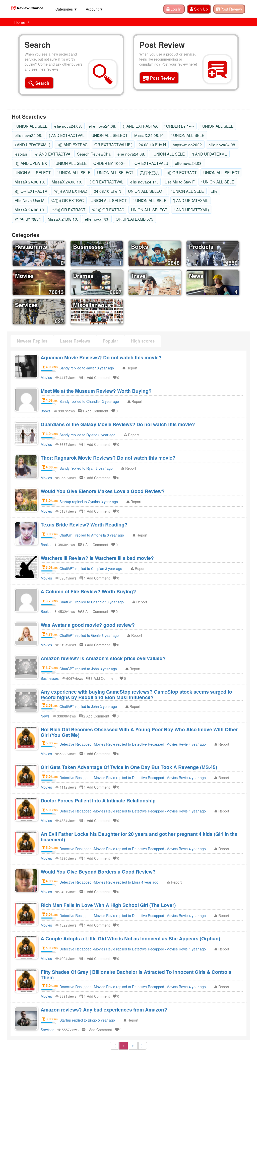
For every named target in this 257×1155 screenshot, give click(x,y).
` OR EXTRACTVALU (150, 163)
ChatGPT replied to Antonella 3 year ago (91, 535)
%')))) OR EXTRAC (108, 209)
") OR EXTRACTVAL (106, 181)
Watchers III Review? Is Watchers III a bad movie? (97, 557)
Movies (46, 377)
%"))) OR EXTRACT (68, 209)
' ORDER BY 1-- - (179, 126)
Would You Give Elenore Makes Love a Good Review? (103, 491)
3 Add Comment (95, 611)
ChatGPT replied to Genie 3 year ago (89, 635)
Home (19, 22)
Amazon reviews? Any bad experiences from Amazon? (104, 1009)
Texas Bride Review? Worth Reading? (84, 524)
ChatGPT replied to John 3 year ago (88, 668)
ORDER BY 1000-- (109, 163)
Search (37, 44)
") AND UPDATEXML (209, 154)
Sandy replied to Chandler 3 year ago (89, 401)
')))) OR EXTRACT (181, 172)
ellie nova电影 (97, 219)
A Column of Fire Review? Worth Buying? (88, 591)
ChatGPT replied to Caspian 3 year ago (90, 568)
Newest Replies (32, 341)
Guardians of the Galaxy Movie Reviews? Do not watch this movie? (118, 424)
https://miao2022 (187, 144)
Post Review (162, 44)
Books (45, 410)
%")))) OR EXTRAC (67, 200)
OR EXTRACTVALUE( (113, 144)
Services (47, 1029)
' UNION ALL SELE (31, 126)
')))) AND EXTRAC (72, 144)
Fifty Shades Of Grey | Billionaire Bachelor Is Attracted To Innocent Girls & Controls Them (136, 974)
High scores (143, 341)
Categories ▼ (66, 9)
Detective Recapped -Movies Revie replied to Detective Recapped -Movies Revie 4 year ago (132, 744)
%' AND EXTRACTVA (52, 154)
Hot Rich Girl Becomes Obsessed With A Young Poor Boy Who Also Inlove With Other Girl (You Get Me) (139, 732)
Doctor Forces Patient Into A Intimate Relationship (98, 800)
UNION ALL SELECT (109, 135)
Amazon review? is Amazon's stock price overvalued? (103, 658)
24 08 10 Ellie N (152, 144)
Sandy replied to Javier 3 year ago (86, 367)
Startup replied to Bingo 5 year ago (87, 1020)
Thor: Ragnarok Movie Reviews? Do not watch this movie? (108, 457)
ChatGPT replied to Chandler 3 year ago (91, 601)
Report (131, 367)
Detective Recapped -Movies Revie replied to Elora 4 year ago (108, 882)
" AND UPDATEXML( (191, 209)
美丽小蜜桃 (149, 172)
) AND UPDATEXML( (32, 144)
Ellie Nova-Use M (29, 200)
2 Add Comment (96, 715)
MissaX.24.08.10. (149, 135)
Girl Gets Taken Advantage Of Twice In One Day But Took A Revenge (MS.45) (129, 767)
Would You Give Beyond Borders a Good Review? (98, 871)
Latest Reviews (75, 341)
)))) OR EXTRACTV (31, 191)
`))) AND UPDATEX (31, 163)
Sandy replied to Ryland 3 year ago (87, 434)
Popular (110, 341)
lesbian (21, 154)
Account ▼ (94, 9)
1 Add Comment (97, 377)
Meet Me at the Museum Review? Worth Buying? (96, 390)
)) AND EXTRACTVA (140, 126)
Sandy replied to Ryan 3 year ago (86, 468)
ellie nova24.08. (68, 126)
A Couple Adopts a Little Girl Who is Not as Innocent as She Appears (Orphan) (130, 938)
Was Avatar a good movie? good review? (88, 624)
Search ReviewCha (94, 154)
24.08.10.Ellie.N (107, 191)
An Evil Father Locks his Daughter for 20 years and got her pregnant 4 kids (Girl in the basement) (139, 836)
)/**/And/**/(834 (28, 219)
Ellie (214, 191)
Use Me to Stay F (180, 181)
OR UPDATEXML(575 (134, 219)
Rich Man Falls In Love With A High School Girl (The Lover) (108, 904)
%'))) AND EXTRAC (70, 191)
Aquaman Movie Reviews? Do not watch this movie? (101, 357)
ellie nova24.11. (144, 181)
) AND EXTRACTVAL (67, 135)
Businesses (50, 678)
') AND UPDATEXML (190, 200)
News (45, 715)
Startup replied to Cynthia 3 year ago (88, 501)
